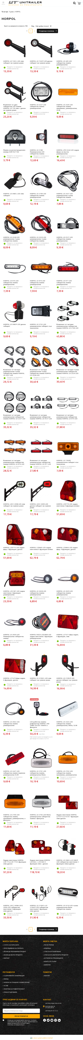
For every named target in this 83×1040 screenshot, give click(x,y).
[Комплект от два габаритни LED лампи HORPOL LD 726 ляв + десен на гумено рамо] (14, 92)
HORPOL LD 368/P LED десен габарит (14, 325)
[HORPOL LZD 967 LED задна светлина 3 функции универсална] (14, 578)
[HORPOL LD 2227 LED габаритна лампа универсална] (41, 92)
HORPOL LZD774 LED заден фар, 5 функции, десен (13, 548)
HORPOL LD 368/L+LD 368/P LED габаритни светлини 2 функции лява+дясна (68, 862)
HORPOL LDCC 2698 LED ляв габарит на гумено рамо (14, 505)
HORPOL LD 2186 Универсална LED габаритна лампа (37, 152)
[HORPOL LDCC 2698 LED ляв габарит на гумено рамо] (14, 491)
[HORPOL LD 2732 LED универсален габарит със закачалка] (41, 311)
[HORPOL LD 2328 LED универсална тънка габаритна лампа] (14, 224)
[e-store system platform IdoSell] (41, 1038)
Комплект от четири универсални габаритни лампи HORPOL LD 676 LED (13, 462)
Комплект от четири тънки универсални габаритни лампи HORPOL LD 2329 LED (68, 371)
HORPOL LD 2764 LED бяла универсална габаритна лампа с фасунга (40, 817)
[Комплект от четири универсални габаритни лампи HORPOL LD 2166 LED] (68, 311)
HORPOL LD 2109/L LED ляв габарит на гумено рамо (40, 679)
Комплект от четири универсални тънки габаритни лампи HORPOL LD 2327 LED (14, 372)
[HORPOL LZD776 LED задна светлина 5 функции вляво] (68, 491)
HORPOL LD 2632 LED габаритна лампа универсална (11, 724)
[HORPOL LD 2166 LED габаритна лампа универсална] (41, 181)
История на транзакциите (53, 958)
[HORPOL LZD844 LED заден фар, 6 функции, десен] (68, 535)
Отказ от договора (10, 992)
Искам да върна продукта (13, 955)
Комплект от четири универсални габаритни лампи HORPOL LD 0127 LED (41, 417)
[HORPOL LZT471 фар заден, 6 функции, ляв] (68, 622)
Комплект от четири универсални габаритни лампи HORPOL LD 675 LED (67, 417)
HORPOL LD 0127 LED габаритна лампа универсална (65, 239)
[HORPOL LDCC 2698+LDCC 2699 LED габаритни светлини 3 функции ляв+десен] (14, 893)
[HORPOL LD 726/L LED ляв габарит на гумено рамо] (14, 48)
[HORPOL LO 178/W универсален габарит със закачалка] (68, 447)
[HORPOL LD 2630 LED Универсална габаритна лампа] (14, 622)
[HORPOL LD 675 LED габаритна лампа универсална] (14, 268)
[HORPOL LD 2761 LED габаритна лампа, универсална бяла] (41, 758)
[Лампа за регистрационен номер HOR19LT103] (14, 137)
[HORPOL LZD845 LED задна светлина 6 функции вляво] (41, 535)
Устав (6, 985)
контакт (7, 958)
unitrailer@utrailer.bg (53, 1003)
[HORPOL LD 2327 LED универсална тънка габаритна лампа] (68, 181)
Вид (32, 26)
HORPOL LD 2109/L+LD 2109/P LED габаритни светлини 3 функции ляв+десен (39, 908)
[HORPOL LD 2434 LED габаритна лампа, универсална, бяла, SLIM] (68, 709)
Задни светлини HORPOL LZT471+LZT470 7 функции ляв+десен (67, 817)
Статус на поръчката (11, 945)
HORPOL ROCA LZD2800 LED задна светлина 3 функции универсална (41, 636)
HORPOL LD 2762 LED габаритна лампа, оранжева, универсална (67, 773)
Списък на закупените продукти (56, 955)
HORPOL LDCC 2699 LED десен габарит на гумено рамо (40, 506)
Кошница (47, 948)
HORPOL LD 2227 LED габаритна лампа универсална (38, 106)
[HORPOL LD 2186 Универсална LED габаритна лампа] (41, 137)
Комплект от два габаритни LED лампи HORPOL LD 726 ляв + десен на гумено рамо (14, 107)
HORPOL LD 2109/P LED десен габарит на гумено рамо (67, 680)
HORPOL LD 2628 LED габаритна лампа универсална (38, 593)
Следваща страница (46, 31)
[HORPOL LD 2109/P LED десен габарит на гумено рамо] (68, 665)
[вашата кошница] (79, 3)
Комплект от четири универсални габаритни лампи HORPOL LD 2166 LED (67, 326)
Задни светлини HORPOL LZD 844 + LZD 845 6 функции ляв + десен (40, 862)
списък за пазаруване (52, 951)
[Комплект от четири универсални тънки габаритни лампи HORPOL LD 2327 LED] (14, 357)
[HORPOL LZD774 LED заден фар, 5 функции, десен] (14, 535)
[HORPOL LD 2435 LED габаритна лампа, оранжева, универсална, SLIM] (68, 92)
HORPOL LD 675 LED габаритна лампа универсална (11, 282)
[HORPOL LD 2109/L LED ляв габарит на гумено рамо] (41, 665)
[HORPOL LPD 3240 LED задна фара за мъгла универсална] (68, 137)
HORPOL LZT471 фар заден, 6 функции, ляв (68, 636)
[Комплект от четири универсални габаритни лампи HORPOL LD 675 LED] (68, 402)
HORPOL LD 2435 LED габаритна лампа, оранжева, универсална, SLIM (67, 107)
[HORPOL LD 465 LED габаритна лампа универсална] (68, 48)
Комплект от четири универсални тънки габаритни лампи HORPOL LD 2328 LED (40, 372)
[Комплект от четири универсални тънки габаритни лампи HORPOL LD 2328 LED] (41, 357)
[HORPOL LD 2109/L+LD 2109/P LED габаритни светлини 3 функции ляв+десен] (41, 893)
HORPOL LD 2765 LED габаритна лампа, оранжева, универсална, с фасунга (14, 817)
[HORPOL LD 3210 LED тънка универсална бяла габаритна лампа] (68, 893)
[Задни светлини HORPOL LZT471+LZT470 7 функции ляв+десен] (68, 802)
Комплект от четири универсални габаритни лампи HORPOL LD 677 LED (40, 462)
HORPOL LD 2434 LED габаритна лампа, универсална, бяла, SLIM (67, 724)
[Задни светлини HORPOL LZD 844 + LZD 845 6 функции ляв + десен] (41, 847)
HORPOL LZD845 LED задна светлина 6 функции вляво (41, 548)
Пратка (6, 979)
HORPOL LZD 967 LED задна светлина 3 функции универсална (14, 593)
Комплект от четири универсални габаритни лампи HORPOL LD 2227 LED (14, 417)
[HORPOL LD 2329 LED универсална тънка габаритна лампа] (41, 224)
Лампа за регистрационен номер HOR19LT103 (14, 151)
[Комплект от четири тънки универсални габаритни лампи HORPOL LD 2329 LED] (68, 357)
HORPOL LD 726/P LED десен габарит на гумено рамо (41, 62)
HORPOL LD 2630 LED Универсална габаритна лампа (13, 636)
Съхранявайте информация (14, 975)
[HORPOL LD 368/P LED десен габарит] (14, 311)
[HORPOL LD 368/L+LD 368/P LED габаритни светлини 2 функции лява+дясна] (68, 847)
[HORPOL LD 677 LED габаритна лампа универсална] (68, 268)
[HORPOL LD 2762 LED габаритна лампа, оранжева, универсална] (68, 758)
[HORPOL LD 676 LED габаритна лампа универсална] (41, 268)
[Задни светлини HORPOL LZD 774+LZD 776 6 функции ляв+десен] (14, 847)
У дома (11, 12)
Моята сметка (50, 941)
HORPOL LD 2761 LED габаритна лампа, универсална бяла (38, 773)
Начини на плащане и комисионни (17, 982)
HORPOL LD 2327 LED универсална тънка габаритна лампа (65, 195)
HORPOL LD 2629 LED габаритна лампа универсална (65, 593)
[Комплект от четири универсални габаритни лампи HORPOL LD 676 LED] (14, 447)
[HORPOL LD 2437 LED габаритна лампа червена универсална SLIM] (14, 758)
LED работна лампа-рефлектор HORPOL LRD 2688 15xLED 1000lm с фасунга (39, 724)
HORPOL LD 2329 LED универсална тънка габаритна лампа (38, 239)
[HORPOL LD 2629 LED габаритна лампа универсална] (68, 578)
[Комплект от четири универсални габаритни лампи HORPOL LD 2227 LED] (14, 402)
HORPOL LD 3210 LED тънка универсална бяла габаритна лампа (67, 907)
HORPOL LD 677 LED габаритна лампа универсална (64, 282)
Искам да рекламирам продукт (15, 951)
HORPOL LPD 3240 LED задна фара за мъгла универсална (68, 152)
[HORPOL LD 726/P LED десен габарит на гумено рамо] (41, 48)
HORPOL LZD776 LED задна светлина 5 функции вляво (68, 505)
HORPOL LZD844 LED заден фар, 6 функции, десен (67, 548)
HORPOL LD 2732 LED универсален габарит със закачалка (41, 326)
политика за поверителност (14, 989)
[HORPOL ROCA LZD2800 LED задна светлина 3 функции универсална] (41, 622)
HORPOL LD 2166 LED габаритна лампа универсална (38, 195)
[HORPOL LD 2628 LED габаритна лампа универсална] (41, 578)
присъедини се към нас (15, 1000)
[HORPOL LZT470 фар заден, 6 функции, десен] (14, 665)
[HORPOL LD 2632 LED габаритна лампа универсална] (14, 709)
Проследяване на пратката (13, 948)
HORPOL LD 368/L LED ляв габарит (13, 195)
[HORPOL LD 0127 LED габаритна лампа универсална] (68, 224)
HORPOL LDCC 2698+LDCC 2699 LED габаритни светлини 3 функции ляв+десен (13, 908)
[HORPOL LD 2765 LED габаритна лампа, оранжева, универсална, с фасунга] (14, 802)
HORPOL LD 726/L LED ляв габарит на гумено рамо (13, 62)
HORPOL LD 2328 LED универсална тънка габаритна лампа (11, 239)
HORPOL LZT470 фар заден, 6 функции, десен (14, 679)
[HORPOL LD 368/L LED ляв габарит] (14, 181)
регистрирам (49, 945)
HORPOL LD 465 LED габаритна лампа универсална (64, 63)
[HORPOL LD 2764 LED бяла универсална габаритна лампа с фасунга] (41, 802)
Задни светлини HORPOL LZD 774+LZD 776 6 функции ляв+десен (14, 862)
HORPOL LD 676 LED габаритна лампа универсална (37, 282)
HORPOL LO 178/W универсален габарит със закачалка (67, 462)
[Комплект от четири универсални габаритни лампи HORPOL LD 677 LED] (41, 447)
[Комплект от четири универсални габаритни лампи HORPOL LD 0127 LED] (41, 402)
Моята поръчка (10, 941)
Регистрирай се (21, 1016)
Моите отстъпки (50, 961)
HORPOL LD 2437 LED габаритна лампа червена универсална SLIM (14, 773)
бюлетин (47, 965)
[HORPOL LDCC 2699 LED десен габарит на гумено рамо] (41, 491)
